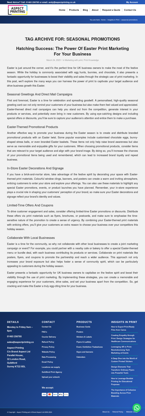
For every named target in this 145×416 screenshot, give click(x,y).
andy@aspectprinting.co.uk (62, 2)
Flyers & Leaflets (83, 341)
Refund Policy (48, 341)
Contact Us (46, 326)
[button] (137, 408)
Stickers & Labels (84, 336)
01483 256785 (32, 2)
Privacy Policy (48, 346)
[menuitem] (131, 2)
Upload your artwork (51, 377)
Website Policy (48, 351)
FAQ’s (44, 331)
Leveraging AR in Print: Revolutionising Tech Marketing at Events (121, 350)
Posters (79, 331)
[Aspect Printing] (17, 10)
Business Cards (83, 326)
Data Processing (49, 357)
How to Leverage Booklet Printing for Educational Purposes (122, 381)
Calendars (80, 357)
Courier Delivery (49, 336)
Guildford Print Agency (52, 372)
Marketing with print (74, 59)
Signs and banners (84, 351)
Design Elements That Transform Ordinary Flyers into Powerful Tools (122, 370)
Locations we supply (51, 367)
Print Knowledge (91, 59)
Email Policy (47, 362)
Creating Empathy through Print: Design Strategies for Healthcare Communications (123, 338)
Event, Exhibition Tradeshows (89, 346)
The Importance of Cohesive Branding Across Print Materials (123, 393)
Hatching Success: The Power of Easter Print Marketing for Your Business (72, 51)
